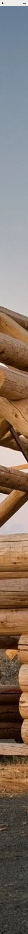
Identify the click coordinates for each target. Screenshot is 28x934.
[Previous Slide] (2, 473)
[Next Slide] (25, 473)
